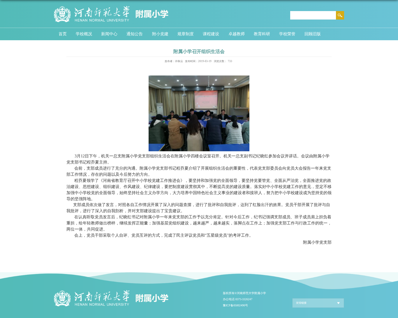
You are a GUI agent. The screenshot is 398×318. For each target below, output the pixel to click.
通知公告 (134, 33)
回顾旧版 (312, 33)
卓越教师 (236, 33)
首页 (63, 33)
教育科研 (262, 33)
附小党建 (160, 33)
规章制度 (185, 33)
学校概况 (84, 33)
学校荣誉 (287, 33)
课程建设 (211, 33)
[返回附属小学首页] (111, 7)
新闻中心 (109, 33)
